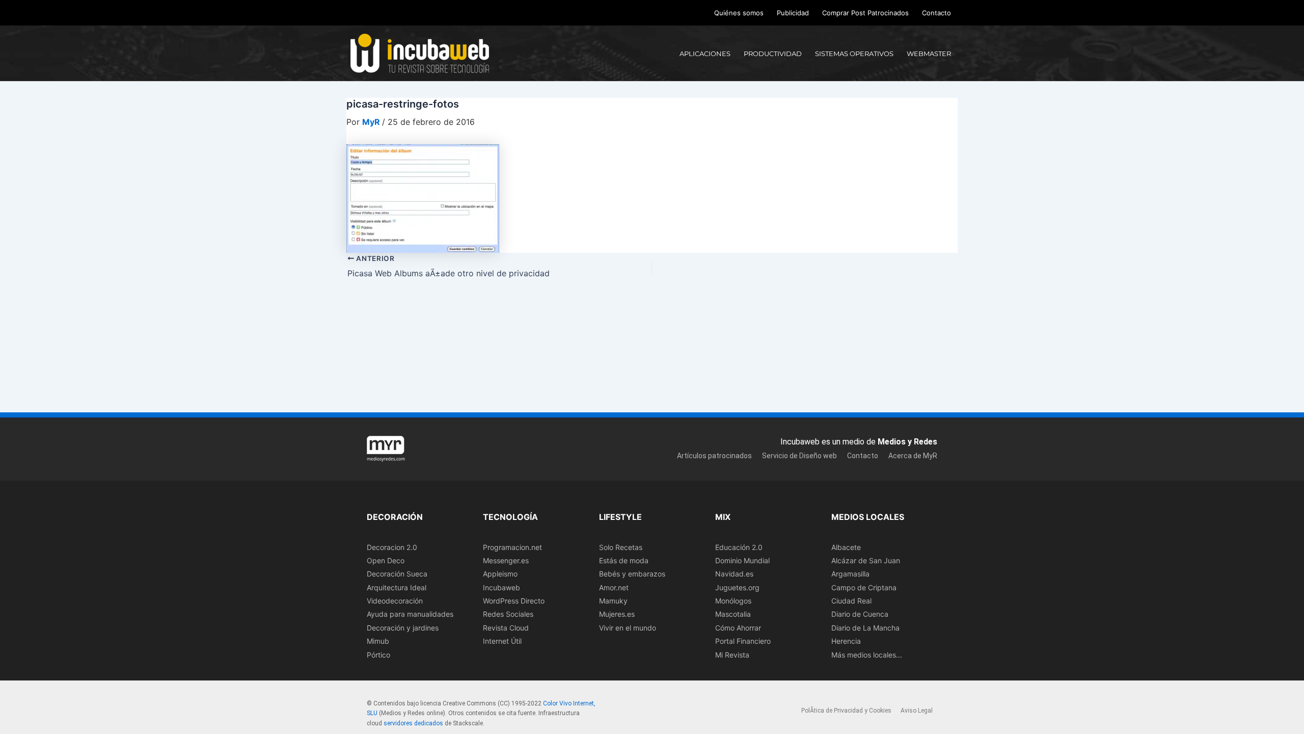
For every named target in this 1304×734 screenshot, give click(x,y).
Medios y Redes (907, 442)
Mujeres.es (617, 614)
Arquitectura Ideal (396, 587)
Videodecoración (395, 600)
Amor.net (614, 587)
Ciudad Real (851, 600)
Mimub (378, 641)
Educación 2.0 (739, 547)
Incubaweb (501, 587)
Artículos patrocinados (714, 456)
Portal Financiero (743, 641)
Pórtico (378, 654)
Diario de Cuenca (859, 614)
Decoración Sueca (397, 573)
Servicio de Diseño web (799, 456)
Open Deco (385, 560)
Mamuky (613, 600)
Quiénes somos (739, 13)
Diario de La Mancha (865, 627)
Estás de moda (623, 560)
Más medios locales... (866, 654)
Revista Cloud (506, 627)
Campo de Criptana (863, 587)
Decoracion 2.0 (392, 547)
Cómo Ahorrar (738, 627)
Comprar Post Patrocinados (865, 13)
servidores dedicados (413, 723)
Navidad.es (734, 573)
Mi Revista (732, 654)
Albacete (846, 547)
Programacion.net (512, 547)
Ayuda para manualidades (410, 614)
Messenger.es (506, 560)
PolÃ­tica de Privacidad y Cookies (846, 710)
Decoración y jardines (403, 627)
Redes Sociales (508, 614)
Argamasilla (850, 573)
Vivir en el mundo (627, 627)
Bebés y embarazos (632, 573)
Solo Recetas (620, 547)
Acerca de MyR (912, 456)
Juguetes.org (737, 587)
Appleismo (500, 573)
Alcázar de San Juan (865, 560)
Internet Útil (502, 641)
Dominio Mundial (742, 560)
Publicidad (793, 13)
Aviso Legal (917, 710)
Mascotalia (733, 614)
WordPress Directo (514, 600)
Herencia (846, 641)
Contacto (936, 13)
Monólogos (733, 600)
